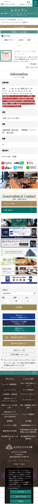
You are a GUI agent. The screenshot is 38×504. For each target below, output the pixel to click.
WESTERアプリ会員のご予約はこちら (19, 323)
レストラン (20, 19)
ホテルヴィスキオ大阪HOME (8, 19)
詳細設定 (20, 501)
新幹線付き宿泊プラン (19, 337)
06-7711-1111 (21, 460)
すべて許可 (21, 492)
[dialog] (19, 485)
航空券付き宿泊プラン (19, 343)
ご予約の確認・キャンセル (19, 354)
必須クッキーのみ (21, 496)
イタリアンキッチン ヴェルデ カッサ (11, 22)
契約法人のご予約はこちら (19, 329)
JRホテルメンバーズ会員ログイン (19, 316)
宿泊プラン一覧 (19, 350)
